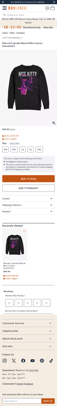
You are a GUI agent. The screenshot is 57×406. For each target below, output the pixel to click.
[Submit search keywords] (4, 15)
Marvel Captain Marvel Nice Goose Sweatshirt (14, 265)
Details (6, 198)
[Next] (54, 2)
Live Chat (33, 370)
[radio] (5, 149)
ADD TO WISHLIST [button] (28, 188)
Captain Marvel (11, 37)
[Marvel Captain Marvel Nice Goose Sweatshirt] (14, 244)
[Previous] (3, 2)
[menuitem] (52, 8)
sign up (48, 401)
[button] (4, 8)
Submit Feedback (24, 383)
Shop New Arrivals (32, 27)
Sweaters (21, 32)
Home (5, 32)
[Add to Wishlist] (24, 231)
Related (6, 211)
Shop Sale (48, 27)
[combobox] (28, 15)
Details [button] (12, 129)
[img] (4, 360)
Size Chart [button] (15, 143)
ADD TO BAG (28, 178)
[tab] (28, 88)
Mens (12, 32)
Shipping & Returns (11, 205)
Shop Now (37, 2)
